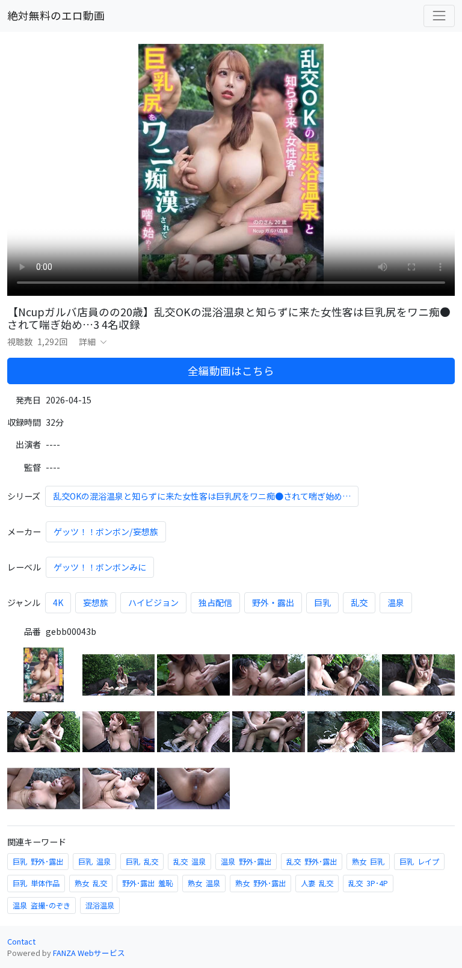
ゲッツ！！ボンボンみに (100, 567)
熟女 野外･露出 (260, 883)
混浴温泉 (99, 905)
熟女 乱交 (91, 883)
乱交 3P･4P (368, 883)
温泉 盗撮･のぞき (41, 905)
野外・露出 (273, 602)
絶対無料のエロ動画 (56, 15)
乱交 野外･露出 (311, 861)
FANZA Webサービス (89, 952)
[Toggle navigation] (439, 15)
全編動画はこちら (231, 370)
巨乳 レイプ (419, 861)
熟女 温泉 (204, 883)
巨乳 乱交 (142, 861)
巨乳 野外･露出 (38, 861)
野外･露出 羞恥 (147, 883)
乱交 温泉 (189, 861)
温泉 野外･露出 (246, 861)
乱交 (359, 602)
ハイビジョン (153, 602)
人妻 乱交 (317, 883)
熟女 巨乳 (368, 861)
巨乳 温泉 (94, 861)
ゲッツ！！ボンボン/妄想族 (106, 531)
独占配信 (215, 602)
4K (58, 602)
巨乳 (322, 602)
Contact (21, 941)
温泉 (395, 602)
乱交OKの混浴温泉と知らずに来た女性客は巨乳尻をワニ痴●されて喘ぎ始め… (202, 496)
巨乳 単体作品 (36, 883)
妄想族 (95, 602)
